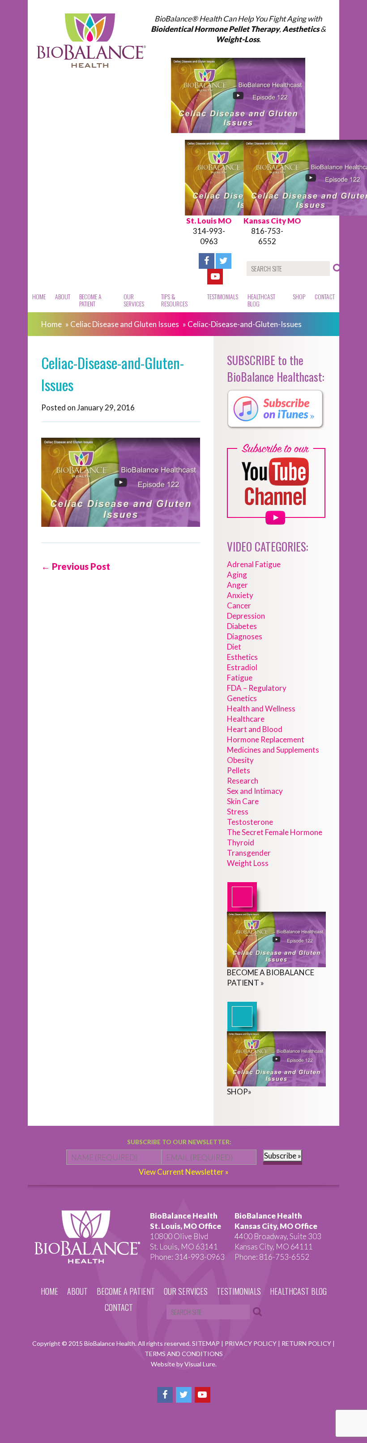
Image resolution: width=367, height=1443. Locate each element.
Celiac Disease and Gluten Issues (124, 324)
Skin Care (243, 801)
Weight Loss (248, 863)
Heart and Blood (254, 729)
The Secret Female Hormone (274, 832)
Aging (237, 574)
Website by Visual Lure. (184, 1364)
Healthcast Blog (261, 300)
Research (242, 780)
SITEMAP (206, 1343)
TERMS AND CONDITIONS (184, 1353)
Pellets (238, 770)
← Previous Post (75, 566)
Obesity (240, 760)
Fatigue (239, 677)
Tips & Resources (174, 300)
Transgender (249, 852)
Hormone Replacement (265, 739)
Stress (237, 811)
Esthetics (242, 657)
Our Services (134, 300)
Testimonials (222, 296)
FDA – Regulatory (256, 688)
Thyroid (240, 842)
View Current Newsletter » (184, 1171)
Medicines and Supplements (273, 749)
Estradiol (242, 667)
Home (39, 296)
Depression (246, 615)
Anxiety (240, 595)
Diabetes (242, 626)
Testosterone (250, 822)
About (62, 296)
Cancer (239, 605)
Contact (325, 296)
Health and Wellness (261, 708)
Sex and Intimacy (255, 791)
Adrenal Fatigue (254, 564)
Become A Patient (90, 300)
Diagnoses (244, 636)
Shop (299, 296)
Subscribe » (282, 1155)
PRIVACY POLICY (251, 1343)
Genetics (242, 698)
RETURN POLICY (307, 1343)
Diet (234, 646)
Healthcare (246, 719)
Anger (237, 585)
